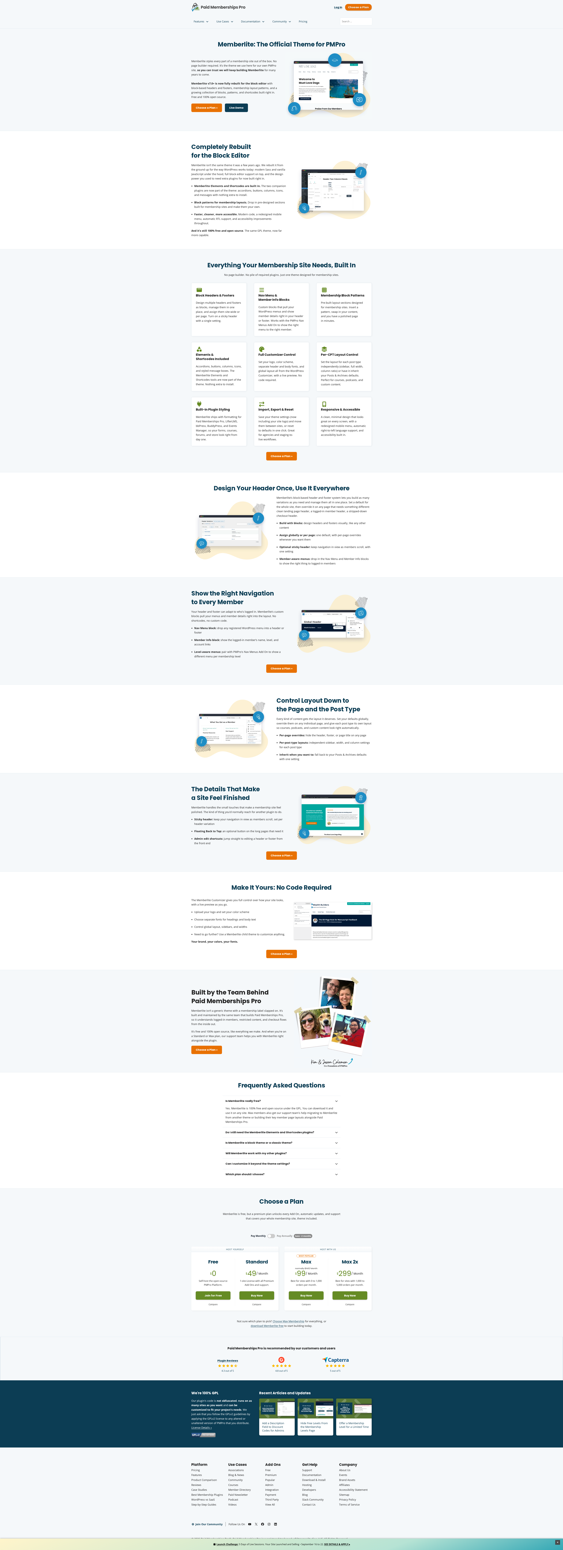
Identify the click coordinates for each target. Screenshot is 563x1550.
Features (199, 21)
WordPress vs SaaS (203, 1499)
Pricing (303, 21)
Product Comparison (204, 1480)
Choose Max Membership (288, 1321)
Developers (309, 1489)
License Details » (201, 1427)
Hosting (307, 1485)
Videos (232, 1504)
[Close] (557, 1542)
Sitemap (344, 1494)
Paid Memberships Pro (234, 5)
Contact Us (309, 1504)
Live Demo (236, 108)
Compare (213, 1304)
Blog (305, 1494)
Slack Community (313, 1499)
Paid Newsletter (238, 1494)
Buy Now (257, 1295)
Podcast (233, 1499)
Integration (272, 1489)
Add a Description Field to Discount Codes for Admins (273, 1426)
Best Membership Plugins (207, 1494)
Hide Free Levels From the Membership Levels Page (314, 1426)
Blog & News (236, 1475)
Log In (338, 7)
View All (270, 1504)
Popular (270, 1480)
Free (268, 1470)
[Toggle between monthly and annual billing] (271, 1236)
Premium (271, 1475)
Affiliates (344, 1485)
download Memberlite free (267, 1326)
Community (279, 21)
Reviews (196, 1485)
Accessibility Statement (353, 1489)
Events (343, 1475)
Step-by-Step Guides (203, 1504)
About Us (344, 1470)
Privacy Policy (347, 1499)
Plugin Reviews (227, 1360)
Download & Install (314, 1480)
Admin (269, 1485)
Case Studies (199, 1489)
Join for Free (213, 1295)
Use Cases (222, 21)
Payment (270, 1494)
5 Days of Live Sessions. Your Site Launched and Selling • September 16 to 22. (283, 1544)
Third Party (272, 1499)
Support (307, 1470)
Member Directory (239, 1489)
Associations (236, 1470)
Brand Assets (347, 1480)
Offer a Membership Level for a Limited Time (354, 1425)
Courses (233, 1485)
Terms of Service (349, 1504)
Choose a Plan (358, 7)
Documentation (250, 21)
